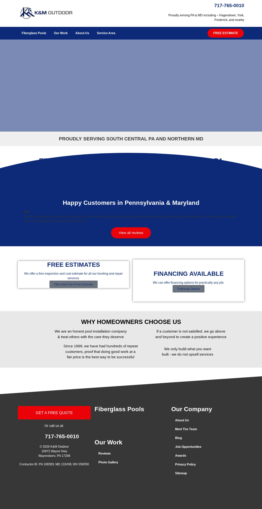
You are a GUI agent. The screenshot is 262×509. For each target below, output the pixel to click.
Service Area (106, 33)
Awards (180, 455)
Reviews (104, 453)
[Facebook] (98, 474)
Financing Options (188, 288)
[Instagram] (107, 474)
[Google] (126, 474)
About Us (82, 33)
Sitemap (181, 473)
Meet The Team (186, 429)
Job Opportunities (188, 446)
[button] (226, 33)
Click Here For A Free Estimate (73, 284)
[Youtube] (117, 474)
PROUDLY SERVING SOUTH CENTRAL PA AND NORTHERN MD (131, 138)
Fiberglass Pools (34, 33)
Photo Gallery (108, 462)
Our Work (61, 33)
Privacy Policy (185, 464)
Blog (178, 438)
